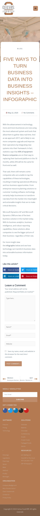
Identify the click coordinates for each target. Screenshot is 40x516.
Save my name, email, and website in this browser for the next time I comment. (20, 354)
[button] (11, 269)
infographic (10, 245)
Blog (20, 49)
